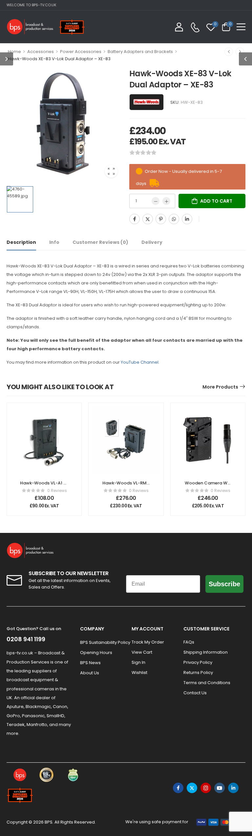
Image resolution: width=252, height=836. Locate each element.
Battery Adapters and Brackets (140, 51)
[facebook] (178, 788)
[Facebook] (134, 219)
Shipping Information (205, 652)
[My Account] (179, 26)
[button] (241, 26)
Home (14, 51)
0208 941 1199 (26, 639)
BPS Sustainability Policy (102, 642)
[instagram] (205, 788)
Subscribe (224, 584)
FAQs (188, 642)
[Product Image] (65, 125)
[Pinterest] (161, 219)
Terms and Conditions (206, 683)
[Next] (239, 52)
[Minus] (155, 201)
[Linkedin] (187, 219)
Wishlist (139, 672)
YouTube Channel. (140, 362)
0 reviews (57, 490)
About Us (89, 673)
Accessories (40, 51)
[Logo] (30, 26)
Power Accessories (80, 51)
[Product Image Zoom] (111, 171)
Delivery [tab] (151, 242)
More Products (220, 387)
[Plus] (166, 201)
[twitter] (192, 788)
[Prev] (228, 52)
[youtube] (219, 788)
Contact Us (195, 693)
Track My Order (148, 642)
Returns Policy (198, 672)
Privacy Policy (197, 662)
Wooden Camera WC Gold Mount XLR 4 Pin (208, 486)
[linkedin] (233, 788)
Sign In (138, 662)
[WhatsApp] (174, 219)
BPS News (90, 663)
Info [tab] (54, 242)
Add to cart (216, 201)
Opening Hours (96, 652)
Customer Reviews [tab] (100, 242)
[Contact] (195, 27)
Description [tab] (21, 242)
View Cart (142, 652)
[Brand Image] (146, 102)
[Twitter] (147, 219)
